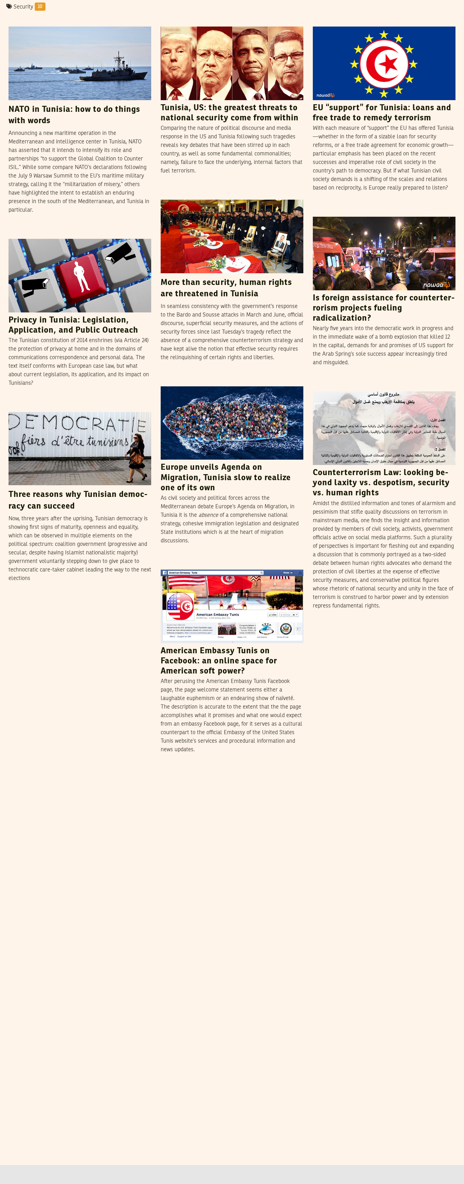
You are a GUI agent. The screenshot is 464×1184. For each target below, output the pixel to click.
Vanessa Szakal (55, 20)
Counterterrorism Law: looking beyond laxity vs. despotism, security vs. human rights (381, 483)
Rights (172, 193)
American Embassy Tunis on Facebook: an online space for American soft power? (219, 661)
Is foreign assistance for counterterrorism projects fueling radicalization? (384, 308)
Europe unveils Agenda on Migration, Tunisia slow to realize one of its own (226, 477)
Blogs (19, 405)
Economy (326, 20)
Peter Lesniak (50, 405)
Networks (23, 232)
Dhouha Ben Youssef (67, 232)
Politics (20, 20)
